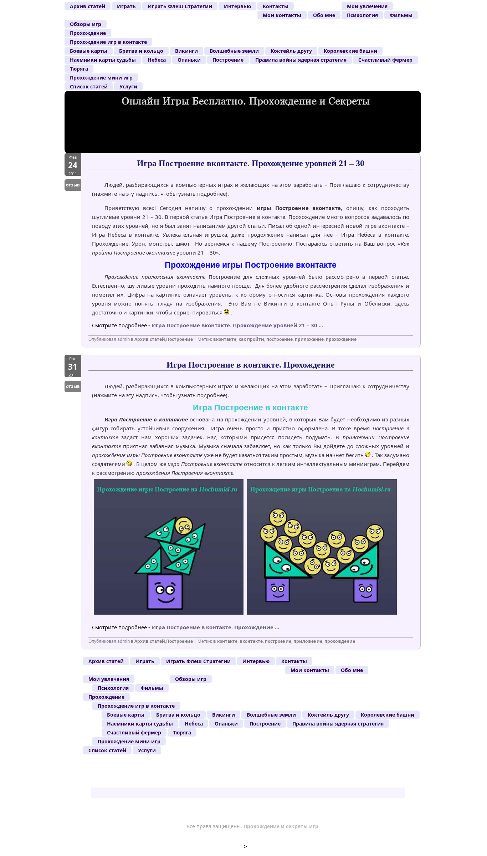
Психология (362, 15)
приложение (309, 339)
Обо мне (324, 15)
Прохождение (88, 33)
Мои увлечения (367, 6)
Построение (228, 59)
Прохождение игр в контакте (108, 42)
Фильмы (401, 15)
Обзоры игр (85, 24)
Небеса (157, 59)
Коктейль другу (291, 50)
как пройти (251, 339)
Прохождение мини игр (101, 77)
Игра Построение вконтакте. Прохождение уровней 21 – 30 (250, 163)
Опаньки (189, 59)
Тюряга (79, 68)
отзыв (73, 185)
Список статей (89, 86)
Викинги (186, 50)
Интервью (237, 6)
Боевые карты (88, 50)
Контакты (275, 6)
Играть (126, 6)
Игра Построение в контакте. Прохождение (250, 364)
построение (279, 339)
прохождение (341, 339)
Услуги (128, 86)
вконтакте (224, 339)
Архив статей (87, 6)
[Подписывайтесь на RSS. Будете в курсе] (403, 106)
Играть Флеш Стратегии (180, 6)
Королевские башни (350, 50)
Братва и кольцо (141, 50)
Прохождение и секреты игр (281, 826)
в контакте (225, 641)
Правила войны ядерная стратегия (301, 59)
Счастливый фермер (385, 59)
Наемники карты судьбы (103, 59)
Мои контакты (282, 15)
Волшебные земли (234, 50)
